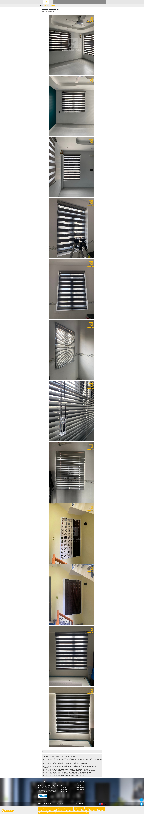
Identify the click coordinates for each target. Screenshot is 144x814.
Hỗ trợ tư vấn (79, 783)
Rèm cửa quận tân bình (100, 808)
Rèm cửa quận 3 (50, 812)
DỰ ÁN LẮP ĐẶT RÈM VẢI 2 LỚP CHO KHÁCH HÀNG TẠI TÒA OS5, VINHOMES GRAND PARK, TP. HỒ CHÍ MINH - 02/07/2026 (66, 773)
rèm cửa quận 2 (85, 812)
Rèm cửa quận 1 (58, 812)
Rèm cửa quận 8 (77, 810)
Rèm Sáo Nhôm (64, 789)
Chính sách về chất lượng (81, 789)
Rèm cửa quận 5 (101, 810)
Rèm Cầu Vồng (64, 791)
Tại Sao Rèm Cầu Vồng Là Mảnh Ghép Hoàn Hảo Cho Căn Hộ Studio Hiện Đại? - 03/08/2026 (60, 756)
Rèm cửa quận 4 (42, 812)
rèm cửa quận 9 (77, 812)
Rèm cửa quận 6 (93, 810)
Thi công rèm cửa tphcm (79, 808)
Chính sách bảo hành (80, 785)
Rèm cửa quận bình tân (90, 808)
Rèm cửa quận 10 (69, 810)
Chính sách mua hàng (80, 787)
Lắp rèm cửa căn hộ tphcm (44, 808)
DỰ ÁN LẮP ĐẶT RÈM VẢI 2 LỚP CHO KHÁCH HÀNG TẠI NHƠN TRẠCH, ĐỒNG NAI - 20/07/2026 (61, 762)
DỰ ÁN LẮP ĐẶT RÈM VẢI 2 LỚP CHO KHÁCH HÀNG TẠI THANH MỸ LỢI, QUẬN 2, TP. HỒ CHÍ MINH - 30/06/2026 (64, 775)
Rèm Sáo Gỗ (63, 787)
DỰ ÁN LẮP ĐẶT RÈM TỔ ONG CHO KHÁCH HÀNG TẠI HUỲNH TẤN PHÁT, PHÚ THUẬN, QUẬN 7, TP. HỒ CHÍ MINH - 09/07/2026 (67, 772)
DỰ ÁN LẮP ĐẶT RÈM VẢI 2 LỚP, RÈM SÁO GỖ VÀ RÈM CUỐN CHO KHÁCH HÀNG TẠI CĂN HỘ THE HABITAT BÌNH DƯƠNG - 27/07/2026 (68, 758)
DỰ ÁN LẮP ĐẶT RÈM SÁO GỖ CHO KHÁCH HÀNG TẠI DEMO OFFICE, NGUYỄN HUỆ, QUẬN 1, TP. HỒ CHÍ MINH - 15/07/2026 (66, 765)
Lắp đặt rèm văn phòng (68, 808)
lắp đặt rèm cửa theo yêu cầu (56, 808)
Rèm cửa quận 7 (85, 810)
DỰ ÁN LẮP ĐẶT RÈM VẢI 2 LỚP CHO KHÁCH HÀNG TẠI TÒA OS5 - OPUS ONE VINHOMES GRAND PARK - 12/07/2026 (65, 769)
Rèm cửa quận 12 (52, 810)
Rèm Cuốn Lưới (64, 785)
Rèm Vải (62, 793)
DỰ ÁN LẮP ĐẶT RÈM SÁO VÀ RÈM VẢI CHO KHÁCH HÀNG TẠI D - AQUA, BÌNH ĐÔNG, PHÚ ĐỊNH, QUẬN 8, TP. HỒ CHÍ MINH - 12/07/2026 (69, 770)
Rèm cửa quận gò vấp (43, 810)
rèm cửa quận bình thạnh (67, 812)
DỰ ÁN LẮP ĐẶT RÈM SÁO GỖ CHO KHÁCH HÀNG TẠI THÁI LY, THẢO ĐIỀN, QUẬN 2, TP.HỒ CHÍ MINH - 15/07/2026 (65, 763)
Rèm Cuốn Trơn (64, 783)
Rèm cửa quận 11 (61, 810)
